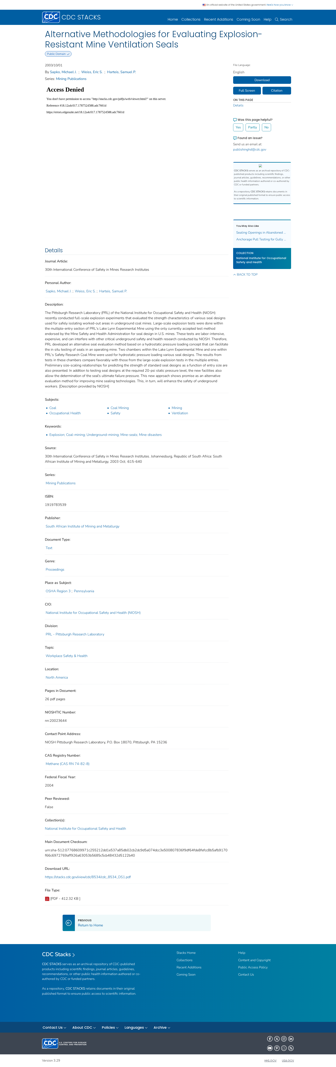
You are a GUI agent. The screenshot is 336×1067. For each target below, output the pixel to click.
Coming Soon (248, 19)
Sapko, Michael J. (63, 72)
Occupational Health (65, 413)
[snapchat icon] (284, 1048)
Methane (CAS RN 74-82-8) (67, 763)
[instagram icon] (284, 1039)
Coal (52, 408)
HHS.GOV (270, 1061)
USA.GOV (288, 1061)
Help (267, 19)
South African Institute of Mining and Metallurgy (82, 526)
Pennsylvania (84, 591)
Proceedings (55, 569)
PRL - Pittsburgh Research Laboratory (75, 634)
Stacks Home (186, 952)
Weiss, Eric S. (91, 72)
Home (173, 19)
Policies (108, 1027)
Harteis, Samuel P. (121, 72)
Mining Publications (71, 78)
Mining (177, 408)
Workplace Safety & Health (67, 656)
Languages (134, 1027)
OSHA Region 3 (58, 591)
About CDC (82, 1027)
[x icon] (277, 1039)
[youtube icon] (270, 1048)
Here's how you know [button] (279, 4)
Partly (252, 127)
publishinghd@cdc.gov (249, 149)
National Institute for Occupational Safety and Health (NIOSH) (93, 612)
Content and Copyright (254, 960)
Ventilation (180, 413)
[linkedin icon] (291, 1039)
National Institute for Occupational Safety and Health (85, 828)
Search (286, 19)
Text (49, 548)
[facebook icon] (270, 1039)
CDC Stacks (56, 954)
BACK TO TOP (247, 274)
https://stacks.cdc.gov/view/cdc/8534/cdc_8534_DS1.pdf (88, 877)
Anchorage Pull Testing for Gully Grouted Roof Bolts (262, 239)
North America (57, 677)
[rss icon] (291, 1048)
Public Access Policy (253, 967)
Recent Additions (218, 19)
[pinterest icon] (277, 1048)
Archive (160, 1027)
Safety (115, 413)
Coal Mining (120, 408)
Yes (238, 127)
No (266, 127)
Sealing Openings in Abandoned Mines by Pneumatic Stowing (262, 232)
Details (238, 105)
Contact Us (246, 974)
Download (262, 80)
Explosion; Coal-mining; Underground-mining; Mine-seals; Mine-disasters (105, 434)
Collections (190, 19)
